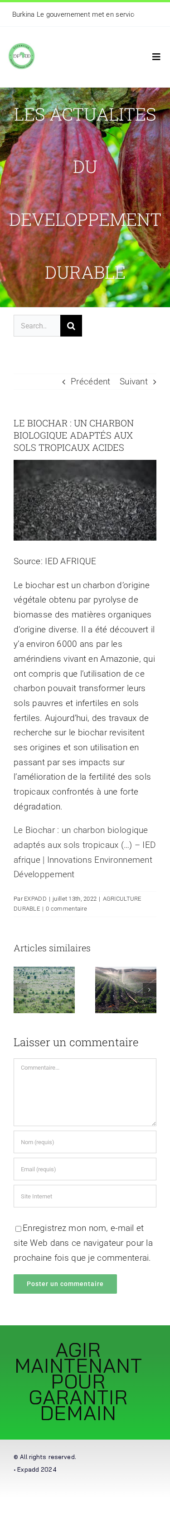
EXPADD (35, 898)
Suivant (134, 381)
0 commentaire (66, 908)
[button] (20, 989)
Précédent (91, 381)
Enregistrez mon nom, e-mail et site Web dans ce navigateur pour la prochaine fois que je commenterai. (83, 1243)
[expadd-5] (21, 40)
